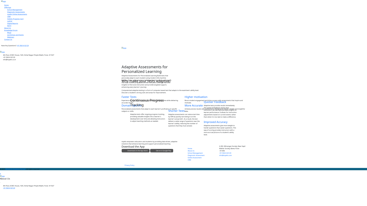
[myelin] (3, 1)
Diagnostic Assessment (196, 155)
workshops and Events (15, 35)
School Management (14, 10)
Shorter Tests (176, 111)
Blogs (9, 33)
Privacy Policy (129, 165)
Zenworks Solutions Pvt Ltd (15, 169)
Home (6, 5)
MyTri (9, 26)
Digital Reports (12, 23)
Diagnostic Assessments (16, 12)
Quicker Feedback (215, 102)
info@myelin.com (225, 155)
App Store (137, 151)
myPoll (9, 21)
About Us (7, 28)
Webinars (10, 37)
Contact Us (8, 39)
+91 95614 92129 (23, 46)
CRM (9, 17)
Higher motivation (196, 97)
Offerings (7, 7)
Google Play (163, 151)
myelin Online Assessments (17, 14)
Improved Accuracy (215, 122)
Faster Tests (129, 97)
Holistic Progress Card (15, 19)
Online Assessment (195, 158)
